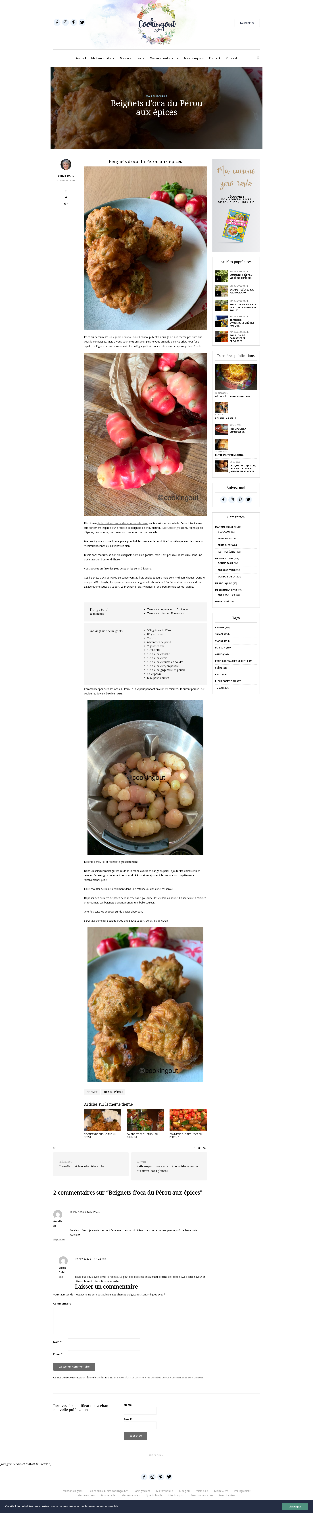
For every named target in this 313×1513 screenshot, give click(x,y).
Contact (214, 58)
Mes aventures (130, 58)
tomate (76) (222, 687)
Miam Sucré (225, 545)
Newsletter (247, 23)
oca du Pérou (113, 1092)
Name (128, 1404)
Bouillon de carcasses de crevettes (237, 338)
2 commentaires (66, 180)
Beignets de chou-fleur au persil (100, 1135)
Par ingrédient (227, 551)
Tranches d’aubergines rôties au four (242, 322)
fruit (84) (220, 674)
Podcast (231, 58)
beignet (92, 1092)
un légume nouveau (120, 337)
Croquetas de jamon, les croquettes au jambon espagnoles (243, 468)
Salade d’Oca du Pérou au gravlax (142, 1135)
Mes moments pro (162, 58)
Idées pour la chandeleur (238, 430)
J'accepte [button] (295, 1506)
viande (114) (222, 640)
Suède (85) (221, 667)
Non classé (222, 601)
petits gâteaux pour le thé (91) (234, 661)
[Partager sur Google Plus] (66, 204)
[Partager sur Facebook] (66, 191)
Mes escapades (226, 569)
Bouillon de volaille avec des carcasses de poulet (243, 307)
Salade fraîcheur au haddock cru (242, 291)
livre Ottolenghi (171, 527)
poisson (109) (223, 647)
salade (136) (222, 634)
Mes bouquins (194, 58)
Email (57, 1354)
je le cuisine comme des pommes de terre (122, 523)
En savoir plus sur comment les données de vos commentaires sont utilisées (158, 1377)
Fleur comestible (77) (228, 681)
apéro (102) (222, 654)
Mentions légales (73, 1491)
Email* (128, 1419)
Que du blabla (226, 576)
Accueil (81, 58)
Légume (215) (222, 627)
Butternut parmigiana (229, 455)
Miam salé (224, 538)
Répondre (59, 1239)
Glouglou (224, 531)
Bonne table (225, 563)
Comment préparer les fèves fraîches (241, 276)
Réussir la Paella (225, 418)
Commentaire (62, 1303)
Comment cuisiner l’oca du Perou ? (186, 1135)
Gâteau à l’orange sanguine (232, 396)
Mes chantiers (226, 594)
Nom (57, 1342)
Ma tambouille (101, 58)
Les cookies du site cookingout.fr (108, 1491)
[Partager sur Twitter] (66, 198)
